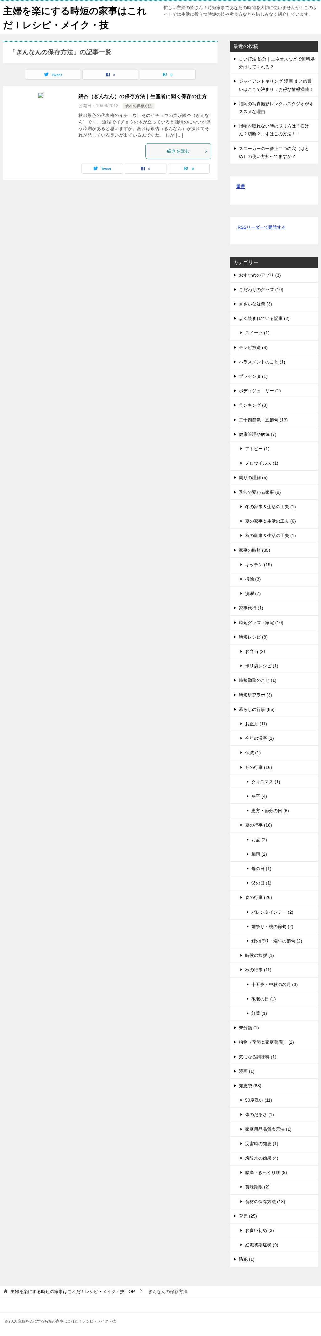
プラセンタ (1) (253, 376)
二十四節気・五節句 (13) (263, 419)
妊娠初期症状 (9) (261, 1244)
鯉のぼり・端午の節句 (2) (276, 940)
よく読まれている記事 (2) (264, 318)
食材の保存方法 (138, 106)
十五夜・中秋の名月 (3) (274, 984)
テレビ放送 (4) (253, 347)
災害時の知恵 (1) (261, 1143)
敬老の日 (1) (263, 998)
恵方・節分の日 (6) (270, 810)
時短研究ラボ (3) (255, 694)
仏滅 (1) (253, 752)
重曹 (240, 186)
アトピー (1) (257, 448)
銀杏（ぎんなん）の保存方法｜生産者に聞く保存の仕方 (142, 96)
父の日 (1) (261, 882)
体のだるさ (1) (259, 1114)
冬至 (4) (259, 796)
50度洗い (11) (258, 1100)
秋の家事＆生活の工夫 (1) (270, 535)
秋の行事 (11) (258, 969)
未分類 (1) (249, 1027)
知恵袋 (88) (250, 1085)
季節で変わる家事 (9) (260, 492)
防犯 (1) (247, 1259)
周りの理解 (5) (253, 477)
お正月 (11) (256, 723)
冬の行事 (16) (258, 767)
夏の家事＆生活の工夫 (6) (270, 521)
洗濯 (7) (253, 593)
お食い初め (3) (259, 1230)
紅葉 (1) (259, 1013)
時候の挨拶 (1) (259, 955)
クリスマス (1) (265, 781)
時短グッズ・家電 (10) (261, 622)
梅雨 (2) (259, 854)
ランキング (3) (253, 405)
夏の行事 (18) (258, 824)
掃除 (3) (253, 579)
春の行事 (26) (258, 897)
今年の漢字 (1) (259, 738)
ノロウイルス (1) (261, 463)
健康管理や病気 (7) (257, 434)
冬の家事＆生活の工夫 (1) (270, 506)
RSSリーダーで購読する (262, 227)
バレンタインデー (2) (272, 912)
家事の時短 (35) (254, 550)
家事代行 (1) (251, 607)
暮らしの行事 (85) (257, 709)
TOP (72, 1291)
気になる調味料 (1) (257, 1056)
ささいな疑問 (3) (255, 303)
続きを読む (178, 151)
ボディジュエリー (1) (260, 390)
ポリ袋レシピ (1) (261, 665)
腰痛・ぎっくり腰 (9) (266, 1172)
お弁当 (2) (255, 651)
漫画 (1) (247, 1071)
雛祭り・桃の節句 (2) (272, 926)
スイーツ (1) (257, 332)
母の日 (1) (261, 868)
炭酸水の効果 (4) (261, 1158)
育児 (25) (248, 1216)
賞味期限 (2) (257, 1186)
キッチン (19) (258, 564)
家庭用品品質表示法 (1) (268, 1129)
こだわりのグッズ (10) (261, 289)
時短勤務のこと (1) (257, 680)
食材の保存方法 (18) (265, 1201)
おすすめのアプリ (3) (260, 275)
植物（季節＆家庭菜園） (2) (266, 1042)
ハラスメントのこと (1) (262, 361)
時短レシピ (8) (253, 636)
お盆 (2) (259, 839)
